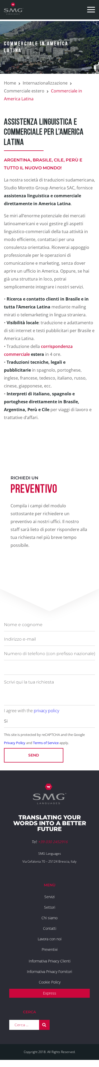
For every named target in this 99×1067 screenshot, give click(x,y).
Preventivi (50, 949)
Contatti (49, 928)
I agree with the (31, 711)
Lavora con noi (50, 938)
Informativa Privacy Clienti (49, 960)
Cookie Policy (49, 982)
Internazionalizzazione (45, 83)
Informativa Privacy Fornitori (49, 971)
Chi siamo (49, 917)
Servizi (49, 896)
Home (10, 83)
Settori (49, 907)
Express (49, 993)
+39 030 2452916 (53, 841)
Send (33, 755)
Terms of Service (46, 742)
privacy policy (46, 711)
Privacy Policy (14, 742)
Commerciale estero (24, 91)
